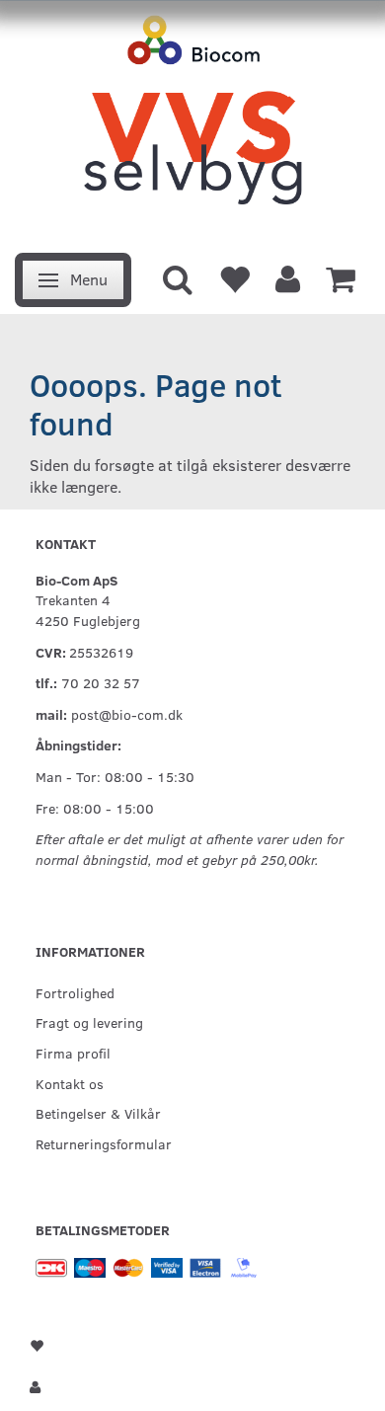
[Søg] (177, 277)
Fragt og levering (89, 1022)
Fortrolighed (75, 992)
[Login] (288, 277)
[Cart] (340, 277)
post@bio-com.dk (127, 714)
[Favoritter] (234, 277)
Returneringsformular (104, 1143)
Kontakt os (70, 1083)
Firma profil (73, 1052)
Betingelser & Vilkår (98, 1113)
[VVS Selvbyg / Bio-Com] (192, 121)
